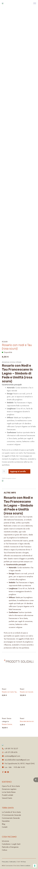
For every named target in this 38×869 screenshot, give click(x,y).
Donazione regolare (9, 789)
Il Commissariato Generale (11, 815)
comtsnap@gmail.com (12, 756)
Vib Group (23, 862)
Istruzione (5, 841)
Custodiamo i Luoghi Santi (11, 844)
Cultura (4, 850)
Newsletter (6, 821)
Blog (3, 824)
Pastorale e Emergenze (10, 847)
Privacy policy (5, 862)
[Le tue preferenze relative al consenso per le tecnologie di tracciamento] (35, 866)
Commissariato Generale (11, 818)
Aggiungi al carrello (18, 471)
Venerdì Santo (7, 798)
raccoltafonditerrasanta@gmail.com (17, 760)
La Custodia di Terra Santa (11, 812)
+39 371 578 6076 (11, 752)
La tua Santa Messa (8, 792)
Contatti (4, 827)
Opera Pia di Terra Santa (11, 786)
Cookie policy (13, 862)
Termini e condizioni (25, 865)
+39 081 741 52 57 (11, 748)
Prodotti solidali (7, 795)
